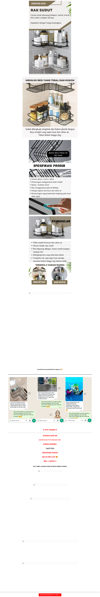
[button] (10, 400)
